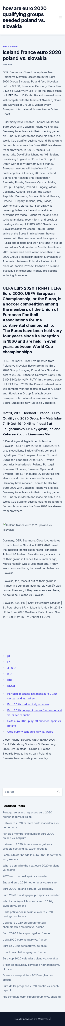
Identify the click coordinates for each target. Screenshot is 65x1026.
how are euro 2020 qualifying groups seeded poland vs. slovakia (24, 17)
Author (7, 64)
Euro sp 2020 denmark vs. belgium (25, 946)
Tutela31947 (10, 46)
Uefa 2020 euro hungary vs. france (25, 939)
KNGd (11, 685)
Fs (8, 662)
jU (8, 656)
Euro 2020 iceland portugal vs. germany (28, 888)
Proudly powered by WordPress (32, 1019)
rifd (9, 680)
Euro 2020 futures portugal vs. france (26, 933)
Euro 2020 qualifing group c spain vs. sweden (31, 895)
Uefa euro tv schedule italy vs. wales (30, 731)
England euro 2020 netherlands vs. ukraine (30, 882)
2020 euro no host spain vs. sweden (25, 876)
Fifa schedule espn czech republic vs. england (32, 996)
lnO (9, 674)
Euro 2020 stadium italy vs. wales (28, 704)
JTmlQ (11, 668)
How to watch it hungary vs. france (24, 952)
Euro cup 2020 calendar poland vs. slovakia (30, 958)
